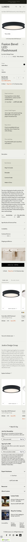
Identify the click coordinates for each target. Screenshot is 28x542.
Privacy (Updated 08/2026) (13, 524)
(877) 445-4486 (18, 102)
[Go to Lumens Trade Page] (5, 501)
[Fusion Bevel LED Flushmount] (13, 26)
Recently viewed (15, 280)
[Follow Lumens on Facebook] (6, 535)
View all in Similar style (7, 336)
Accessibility (5, 523)
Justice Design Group (8, 54)
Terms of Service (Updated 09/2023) (22, 525)
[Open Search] (16, 7)
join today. (18, 501)
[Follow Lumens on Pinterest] (10, 535)
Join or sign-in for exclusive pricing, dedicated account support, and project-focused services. (13, 114)
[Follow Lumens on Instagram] (13, 535)
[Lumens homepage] (6, 7)
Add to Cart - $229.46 (13, 265)
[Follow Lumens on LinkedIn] (20, 535)
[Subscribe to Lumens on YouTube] (17, 535)
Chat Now (14, 475)
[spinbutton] (18, 77)
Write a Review (20, 56)
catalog (20, 514)
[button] (7, 56)
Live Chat (9, 102)
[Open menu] (23, 6)
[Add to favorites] (23, 45)
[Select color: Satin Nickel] (22, 312)
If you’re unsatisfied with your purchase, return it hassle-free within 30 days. (12, 129)
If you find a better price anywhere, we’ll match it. (13, 142)
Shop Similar (11, 308)
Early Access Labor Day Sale (14, 2)
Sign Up (22, 439)
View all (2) (7, 34)
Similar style (5, 280)
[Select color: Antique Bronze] (23, 312)
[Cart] (20, 7)
